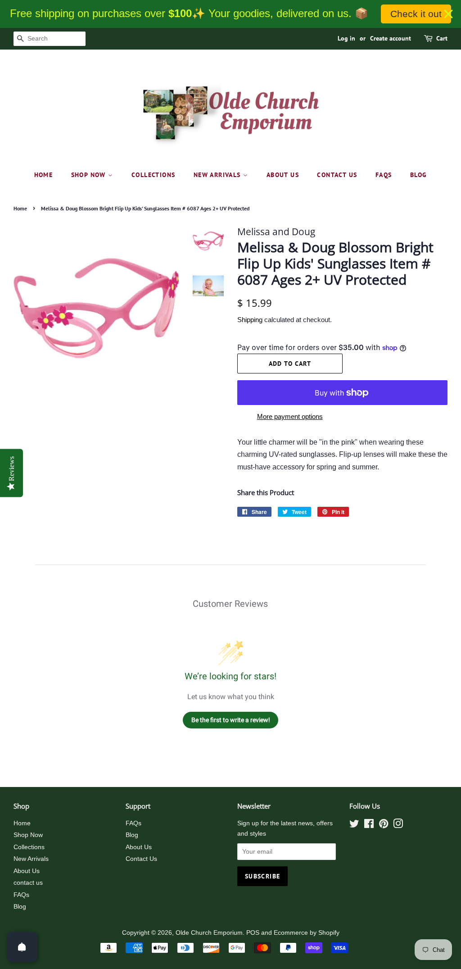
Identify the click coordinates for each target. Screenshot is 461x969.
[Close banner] (448, 14)
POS (252, 932)
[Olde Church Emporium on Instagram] (398, 825)
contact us (337, 175)
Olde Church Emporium (209, 932)
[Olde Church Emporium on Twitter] (354, 825)
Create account (390, 38)
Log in (346, 38)
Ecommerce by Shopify (306, 932)
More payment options (290, 416)
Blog (418, 175)
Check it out (416, 14)
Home (43, 175)
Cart (441, 38)
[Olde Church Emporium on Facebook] (369, 825)
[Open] (22, 947)
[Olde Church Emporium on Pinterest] (384, 825)
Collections (153, 175)
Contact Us (141, 858)
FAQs (383, 175)
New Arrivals (218, 175)
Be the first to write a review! (230, 719)
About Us (283, 175)
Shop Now (89, 175)
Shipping (249, 319)
